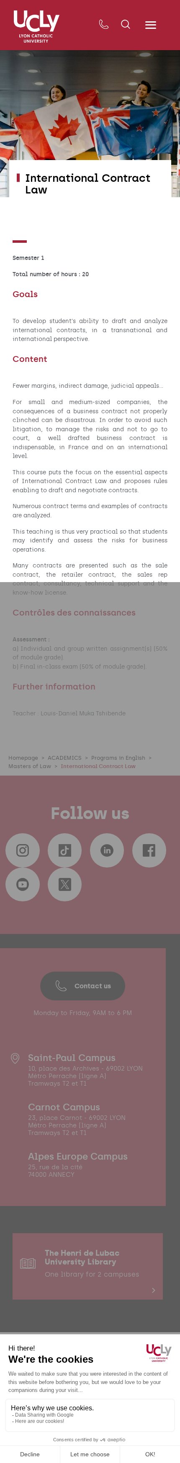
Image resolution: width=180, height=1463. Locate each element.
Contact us (93, 986)
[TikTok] (65, 850)
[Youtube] (22, 885)
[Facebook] (149, 850)
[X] (65, 885)
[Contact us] (104, 24)
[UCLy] (36, 26)
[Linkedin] (107, 850)
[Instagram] (22, 850)
